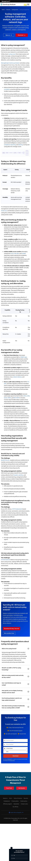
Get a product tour (9, 633)
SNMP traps (24, 357)
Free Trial (9, 788)
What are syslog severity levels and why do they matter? (13, 676)
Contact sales (24, 803)
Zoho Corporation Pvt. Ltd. (15, 818)
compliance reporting (10, 144)
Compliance (7, 801)
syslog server (12, 54)
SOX (28, 396)
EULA (10, 798)
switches (20, 475)
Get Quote (21, 788)
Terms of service (18, 798)
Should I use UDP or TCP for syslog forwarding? (11, 669)
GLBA (5, 397)
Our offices (15, 806)
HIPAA (25, 396)
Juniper (24, 253)
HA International (5, 559)
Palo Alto (16, 253)
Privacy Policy (12, 760)
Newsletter (16, 803)
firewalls (15, 475)
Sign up (8, 35)
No (14, 858)
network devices (17, 377)
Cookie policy (23, 801)
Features (8, 9)
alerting (21, 144)
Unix (2, 210)
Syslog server (15, 9)
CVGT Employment (17, 509)
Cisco (12, 253)
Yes (14, 855)
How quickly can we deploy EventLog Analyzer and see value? (12, 691)
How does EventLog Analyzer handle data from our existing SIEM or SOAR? (13, 706)
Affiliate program (7, 803)
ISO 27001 (16, 397)
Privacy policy (15, 801)
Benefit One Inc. (5, 460)
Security (26, 798)
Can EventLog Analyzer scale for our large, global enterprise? (12, 699)
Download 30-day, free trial (11, 628)
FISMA (9, 397)
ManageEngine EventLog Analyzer (10, 63)
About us (5, 798)
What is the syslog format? (9, 648)
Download (20, 35)
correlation (7, 89)
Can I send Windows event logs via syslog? (11, 684)
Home (3, 9)
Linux (5, 210)
